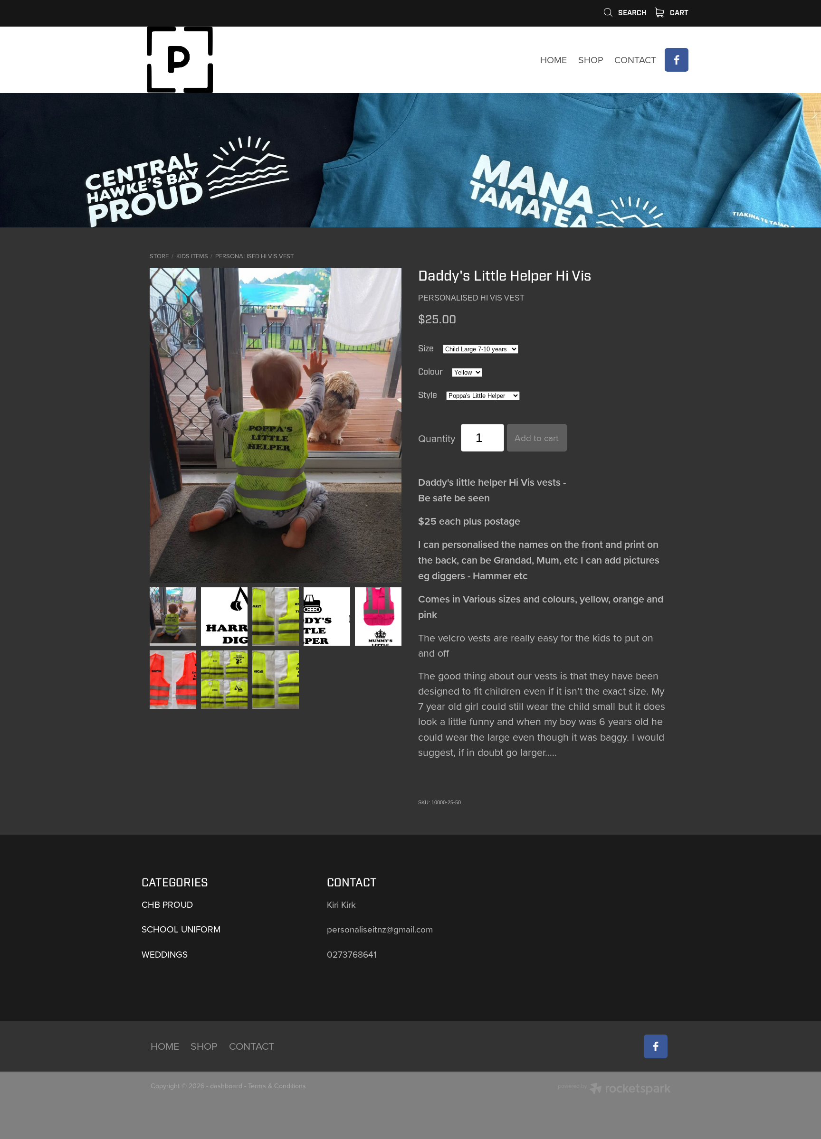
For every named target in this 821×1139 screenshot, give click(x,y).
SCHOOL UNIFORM (181, 928)
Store (159, 256)
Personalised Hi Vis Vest (254, 256)
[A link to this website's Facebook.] (676, 60)
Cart (678, 13)
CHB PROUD (167, 904)
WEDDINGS (165, 954)
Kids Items (192, 256)
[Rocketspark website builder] (614, 1089)
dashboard (226, 1086)
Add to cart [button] (537, 437)
